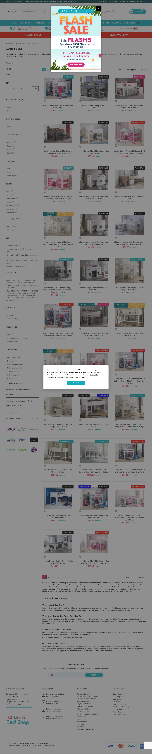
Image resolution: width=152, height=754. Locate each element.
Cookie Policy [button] (94, 375)
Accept (76, 383)
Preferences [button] (84, 377)
